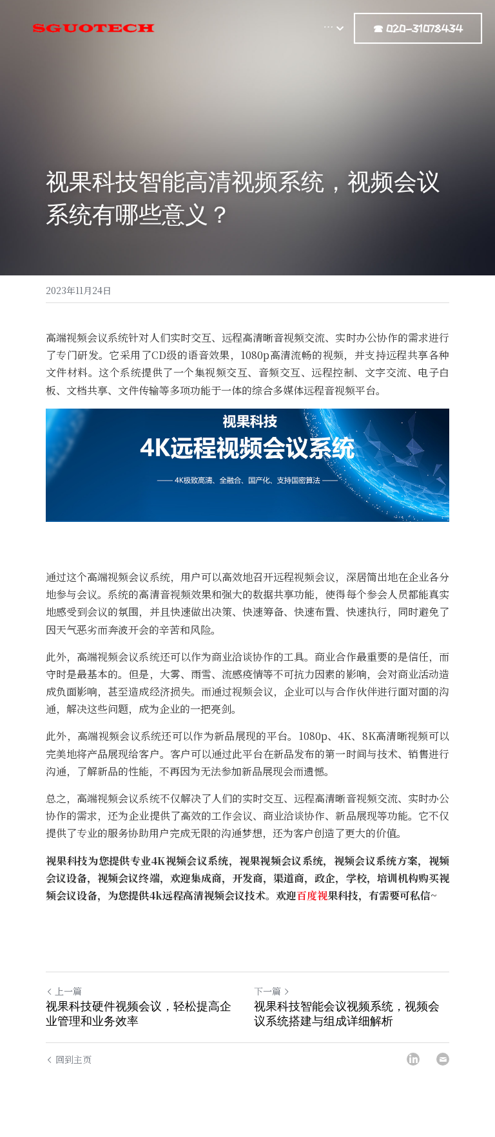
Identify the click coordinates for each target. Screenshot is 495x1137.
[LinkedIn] (413, 1059)
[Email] (442, 1059)
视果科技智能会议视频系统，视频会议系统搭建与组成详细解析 (347, 1013)
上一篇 (68, 990)
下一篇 (267, 990)
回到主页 (73, 1059)
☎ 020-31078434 (418, 28)
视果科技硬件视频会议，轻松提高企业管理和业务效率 (138, 1013)
